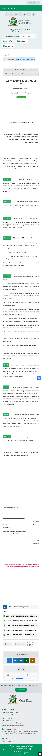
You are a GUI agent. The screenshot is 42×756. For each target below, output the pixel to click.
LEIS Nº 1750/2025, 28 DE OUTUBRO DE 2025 (20, 630)
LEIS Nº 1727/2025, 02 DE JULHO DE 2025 (19, 635)
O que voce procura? (13, 36)
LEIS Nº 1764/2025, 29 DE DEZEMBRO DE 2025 (21, 625)
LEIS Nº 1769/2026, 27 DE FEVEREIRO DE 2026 (20, 621)
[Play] (19, 669)
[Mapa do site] (29, 14)
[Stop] (23, 669)
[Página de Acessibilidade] (34, 14)
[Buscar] (34, 36)
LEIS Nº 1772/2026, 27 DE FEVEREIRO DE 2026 (20, 616)
